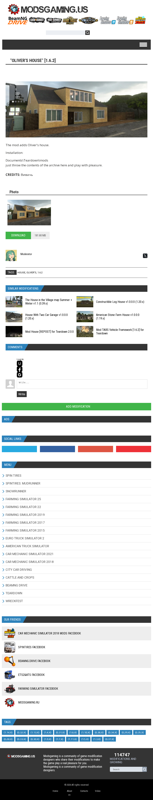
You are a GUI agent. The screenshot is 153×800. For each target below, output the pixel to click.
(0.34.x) (112, 732)
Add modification (77, 406)
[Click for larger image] (29, 212)
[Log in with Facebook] (19, 369)
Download (18, 235)
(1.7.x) (59, 739)
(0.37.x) (109, 739)
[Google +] (95, 449)
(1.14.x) (8, 732)
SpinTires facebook (31, 647)
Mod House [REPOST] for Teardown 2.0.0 (49, 331)
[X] (145, 256)
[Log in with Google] (19, 375)
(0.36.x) (99, 732)
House (21, 272)
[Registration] (103, 33)
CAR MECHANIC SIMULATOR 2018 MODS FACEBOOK (49, 633)
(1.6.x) (73, 732)
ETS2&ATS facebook (31, 675)
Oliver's (31, 272)
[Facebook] (57, 449)
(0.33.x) (21, 739)
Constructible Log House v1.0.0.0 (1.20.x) (120, 302)
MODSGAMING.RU (28, 702)
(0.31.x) (60, 732)
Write (21, 394)
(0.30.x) (35, 739)
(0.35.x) (139, 732)
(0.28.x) (8, 739)
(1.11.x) (72, 739)
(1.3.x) (97, 739)
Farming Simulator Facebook (38, 688)
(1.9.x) (47, 739)
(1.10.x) (85, 732)
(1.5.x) (85, 739)
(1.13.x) (35, 732)
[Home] (76, 23)
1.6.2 (40, 272)
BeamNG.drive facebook (34, 661)
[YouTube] (133, 449)
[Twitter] (19, 449)
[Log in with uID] (19, 363)
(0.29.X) (126, 732)
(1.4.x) (47, 732)
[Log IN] (94, 33)
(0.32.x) (21, 732)
